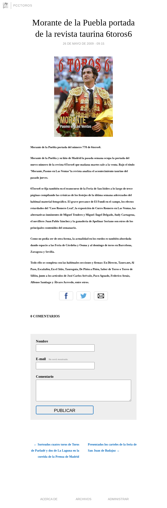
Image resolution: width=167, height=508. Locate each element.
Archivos (83, 499)
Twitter (83, 295)
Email (101, 295)
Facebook (66, 295)
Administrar (118, 499)
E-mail (52, 359)
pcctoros (22, 5)
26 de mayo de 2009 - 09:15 (83, 43)
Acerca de (48, 499)
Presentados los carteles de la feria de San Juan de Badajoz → (112, 447)
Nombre (42, 341)
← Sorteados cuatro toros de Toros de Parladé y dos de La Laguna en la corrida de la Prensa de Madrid (55, 450)
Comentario (44, 376)
